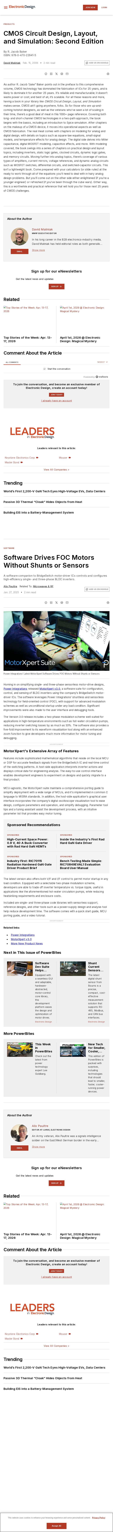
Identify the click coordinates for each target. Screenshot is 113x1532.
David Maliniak (12, 62)
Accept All (56, 1526)
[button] (6, 7)
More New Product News (27, 943)
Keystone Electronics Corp (20, 457)
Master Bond (12, 462)
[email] (67, 73)
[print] (108, 73)
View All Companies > (56, 469)
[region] (56, 369)
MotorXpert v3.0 (49, 688)
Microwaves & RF (43, 586)
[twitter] (56, 73)
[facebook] (45, 73)
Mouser (63, 457)
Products (9, 24)
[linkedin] (51, 73)
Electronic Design (43, 1022)
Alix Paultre (10, 586)
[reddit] (61, 73)
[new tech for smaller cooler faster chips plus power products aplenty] (73, 1049)
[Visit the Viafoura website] (101, 377)
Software (9, 548)
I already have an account (56, 400)
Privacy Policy (98, 1518)
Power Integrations (15, 688)
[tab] (12, 362)
